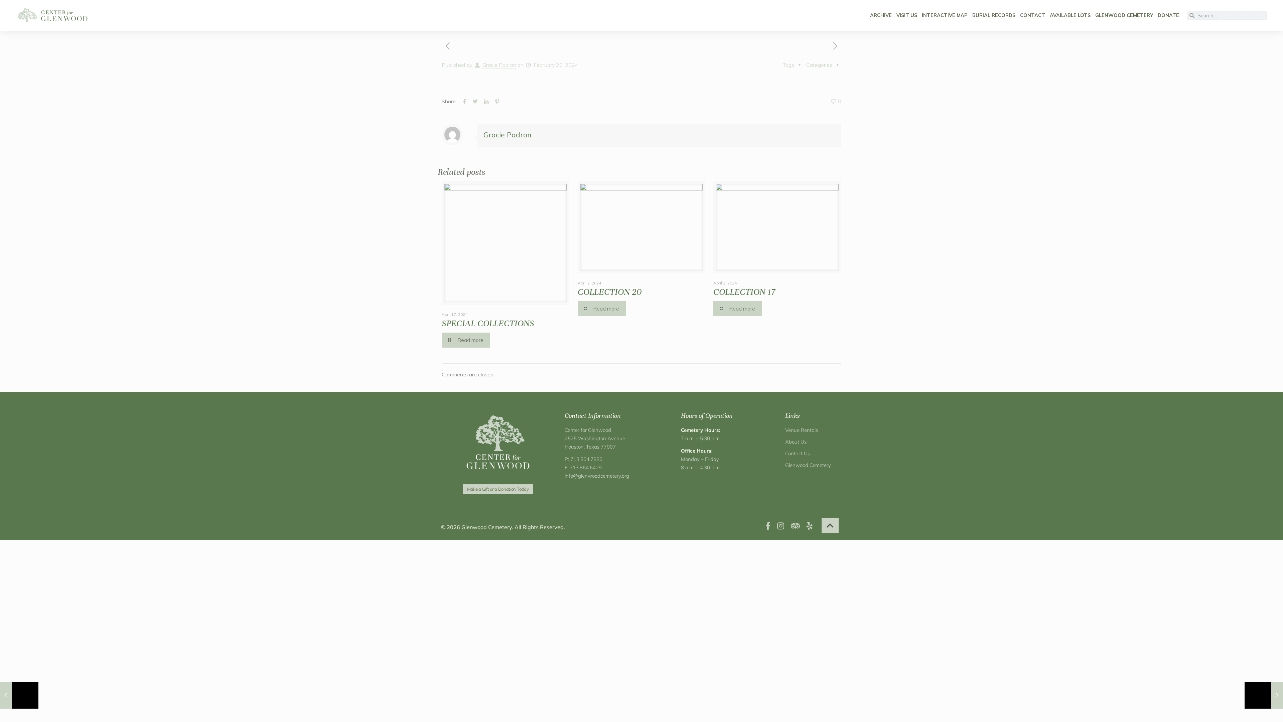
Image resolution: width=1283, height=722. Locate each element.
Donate (1168, 15)
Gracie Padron (499, 65)
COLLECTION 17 (744, 291)
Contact (1032, 15)
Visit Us (906, 15)
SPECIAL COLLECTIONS (488, 323)
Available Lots (1070, 15)
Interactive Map (945, 15)
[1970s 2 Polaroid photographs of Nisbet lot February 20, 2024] (19, 695)
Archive (881, 15)
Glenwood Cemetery (1124, 15)
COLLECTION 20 (610, 291)
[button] (830, 525)
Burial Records (993, 15)
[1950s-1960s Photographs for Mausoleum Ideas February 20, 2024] (1264, 695)
